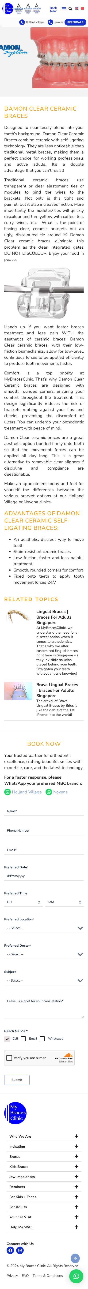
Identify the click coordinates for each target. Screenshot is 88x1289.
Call (15, 1038)
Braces (14, 1156)
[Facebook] (10, 1250)
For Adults (18, 1207)
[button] (63, 8)
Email (33, 1038)
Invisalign (17, 1146)
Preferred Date (16, 867)
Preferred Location (19, 919)
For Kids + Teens (22, 1197)
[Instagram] (20, 1250)
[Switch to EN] (77, 8)
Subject (10, 972)
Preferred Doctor (17, 945)
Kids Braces (18, 1166)
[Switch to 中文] (82, 8)
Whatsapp (55, 1038)
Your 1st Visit (20, 1217)
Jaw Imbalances (22, 1176)
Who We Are (20, 1136)
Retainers (17, 1186)
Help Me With (21, 1227)
